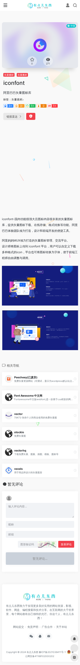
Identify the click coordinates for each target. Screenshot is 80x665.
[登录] (68, 5)
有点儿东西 (32, 652)
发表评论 (66, 544)
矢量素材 (9, 74)
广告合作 (47, 626)
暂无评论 (15, 484)
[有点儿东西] (40, 5)
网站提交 (18, 626)
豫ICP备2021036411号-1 (52, 652)
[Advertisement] (40, 167)
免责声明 (32, 626)
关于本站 (61, 626)
